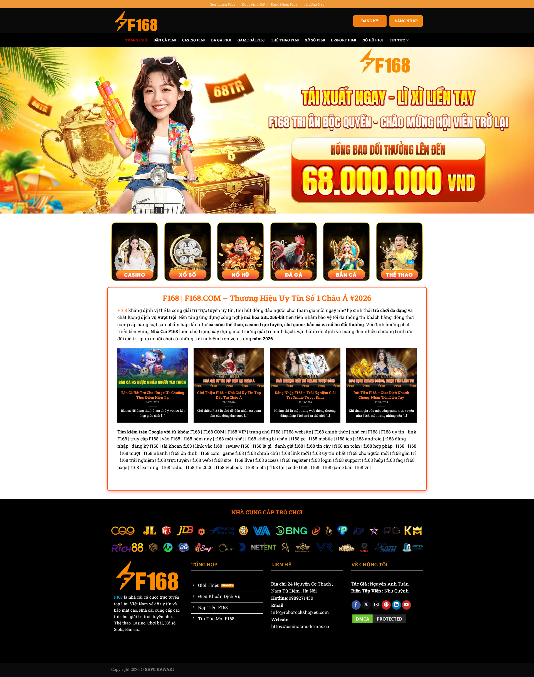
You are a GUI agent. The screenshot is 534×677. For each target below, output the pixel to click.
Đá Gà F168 (221, 40)
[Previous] (128, 372)
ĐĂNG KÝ (370, 20)
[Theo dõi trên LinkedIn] (396, 605)
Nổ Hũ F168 (373, 40)
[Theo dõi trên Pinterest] (386, 605)
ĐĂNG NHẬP (406, 20)
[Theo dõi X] (366, 605)
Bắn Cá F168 (165, 40)
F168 (122, 310)
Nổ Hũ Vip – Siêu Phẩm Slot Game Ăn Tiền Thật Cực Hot (229, 395)
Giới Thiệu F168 (222, 4)
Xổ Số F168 (315, 40)
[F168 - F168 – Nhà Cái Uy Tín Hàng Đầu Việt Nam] (136, 21)
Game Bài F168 (251, 40)
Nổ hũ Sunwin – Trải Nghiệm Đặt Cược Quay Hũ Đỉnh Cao (153, 395)
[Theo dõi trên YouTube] (406, 605)
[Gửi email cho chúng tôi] (376, 605)
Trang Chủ (136, 40)
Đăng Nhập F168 (284, 4)
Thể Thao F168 (285, 40)
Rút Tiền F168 (253, 4)
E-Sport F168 (343, 40)
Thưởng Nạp (314, 4)
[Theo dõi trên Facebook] (356, 605)
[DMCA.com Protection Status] (379, 618)
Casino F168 (193, 40)
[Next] (406, 372)
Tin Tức (397, 40)
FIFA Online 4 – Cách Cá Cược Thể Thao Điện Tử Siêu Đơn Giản (305, 395)
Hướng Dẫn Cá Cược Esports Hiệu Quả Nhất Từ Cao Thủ (381, 395)
